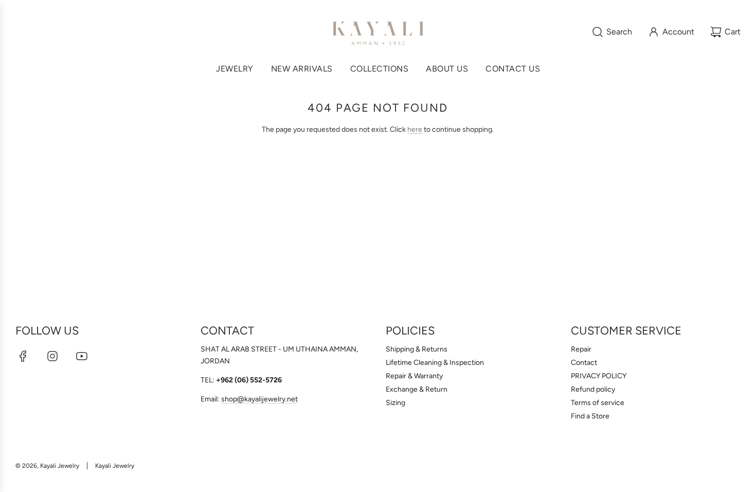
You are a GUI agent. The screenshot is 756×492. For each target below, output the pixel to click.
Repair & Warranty (414, 376)
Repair (581, 349)
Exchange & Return (416, 389)
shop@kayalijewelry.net (259, 399)
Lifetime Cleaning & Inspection (435, 362)
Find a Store (590, 416)
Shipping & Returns (416, 349)
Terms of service (597, 402)
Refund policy (593, 389)
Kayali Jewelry (114, 465)
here (414, 129)
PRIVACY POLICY (598, 376)
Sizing (395, 402)
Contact (584, 362)
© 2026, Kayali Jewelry (47, 465)
